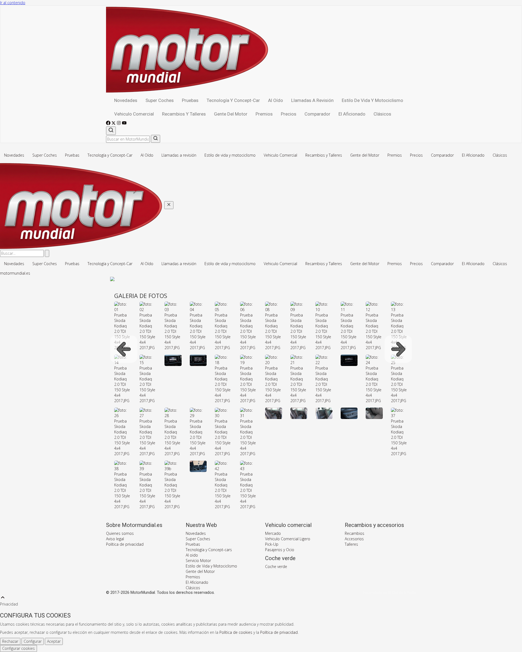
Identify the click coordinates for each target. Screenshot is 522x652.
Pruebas (190, 100)
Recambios (354, 533)
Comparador (317, 114)
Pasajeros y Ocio (279, 549)
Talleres (351, 544)
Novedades (125, 100)
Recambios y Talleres (184, 114)
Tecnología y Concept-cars (209, 549)
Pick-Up (271, 544)
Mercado (273, 533)
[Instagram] (119, 123)
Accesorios (354, 538)
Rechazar (10, 641)
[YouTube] (124, 123)
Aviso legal (115, 538)
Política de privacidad (125, 544)
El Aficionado (351, 114)
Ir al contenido (12, 2)
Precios (288, 114)
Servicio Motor (198, 560)
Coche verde (276, 566)
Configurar (33, 641)
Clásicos (382, 114)
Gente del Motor (230, 114)
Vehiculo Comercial (134, 114)
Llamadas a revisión (312, 100)
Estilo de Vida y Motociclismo (211, 566)
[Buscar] (111, 130)
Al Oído (275, 100)
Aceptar (54, 641)
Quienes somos (120, 533)
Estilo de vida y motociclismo (372, 100)
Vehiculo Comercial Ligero (287, 538)
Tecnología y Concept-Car (233, 100)
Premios (264, 114)
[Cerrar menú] (168, 205)
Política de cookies (235, 632)
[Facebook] (108, 123)
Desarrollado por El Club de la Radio (389, 593)
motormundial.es (15, 273)
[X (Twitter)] (114, 123)
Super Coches (159, 100)
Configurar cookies (18, 648)
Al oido (192, 555)
